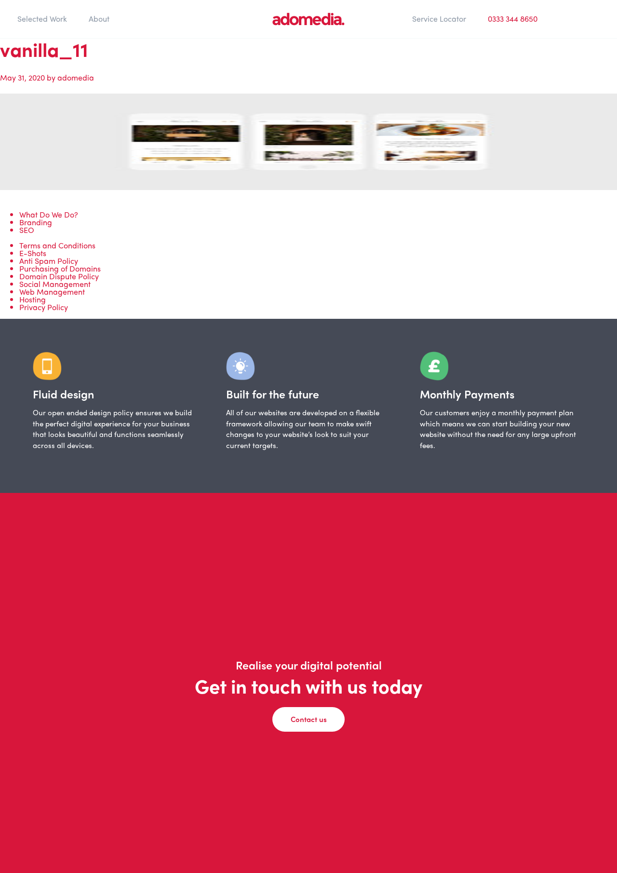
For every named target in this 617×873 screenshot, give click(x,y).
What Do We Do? (48, 214)
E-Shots (32, 253)
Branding (35, 222)
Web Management (52, 291)
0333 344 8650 (512, 18)
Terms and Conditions (57, 245)
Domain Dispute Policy (59, 276)
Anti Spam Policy (48, 260)
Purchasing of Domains (60, 268)
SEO (26, 229)
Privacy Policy (43, 307)
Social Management (55, 283)
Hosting (32, 299)
